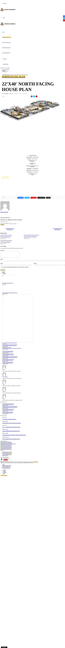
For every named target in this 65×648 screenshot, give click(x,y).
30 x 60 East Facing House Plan (7, 283)
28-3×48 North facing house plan (7, 360)
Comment (2, 250)
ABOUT (3, 70)
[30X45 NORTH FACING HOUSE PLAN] (9, 344)
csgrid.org (4, 391)
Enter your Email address (4, 223)
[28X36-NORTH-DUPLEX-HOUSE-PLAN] (31, 235)
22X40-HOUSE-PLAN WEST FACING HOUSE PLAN (11, 348)
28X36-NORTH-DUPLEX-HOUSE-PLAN (30, 236)
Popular (3, 271)
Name (1, 259)
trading (3, 398)
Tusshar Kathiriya (6, 93)
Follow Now (36, 461)
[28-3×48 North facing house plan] (6, 240)
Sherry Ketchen (4, 376)
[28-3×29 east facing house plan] (7, 362)
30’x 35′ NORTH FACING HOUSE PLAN (9, 342)
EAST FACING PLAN (6, 52)
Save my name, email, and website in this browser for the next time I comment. (15, 267)
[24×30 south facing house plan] (5, 448)
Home (4, 74)
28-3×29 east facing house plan (7, 412)
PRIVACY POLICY (5, 69)
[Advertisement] (32, 131)
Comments (4, 273)
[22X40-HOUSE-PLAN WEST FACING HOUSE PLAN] (6, 347)
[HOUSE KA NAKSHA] (8, 11)
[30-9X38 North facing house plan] (6, 235)
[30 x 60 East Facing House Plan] (8, 282)
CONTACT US (5, 71)
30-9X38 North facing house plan (5, 236)
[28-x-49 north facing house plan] (5, 446)
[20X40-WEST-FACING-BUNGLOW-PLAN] (8, 291)
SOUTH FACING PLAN (6, 42)
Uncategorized (4, 455)
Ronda (3, 369)
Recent (3, 272)
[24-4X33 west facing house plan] (6, 449)
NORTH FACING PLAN (6, 37)
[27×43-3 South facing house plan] (6, 447)
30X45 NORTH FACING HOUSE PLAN (9, 345)
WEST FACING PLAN (6, 47)
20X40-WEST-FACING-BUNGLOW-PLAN (9, 292)
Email (1, 263)
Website (35, 263)
